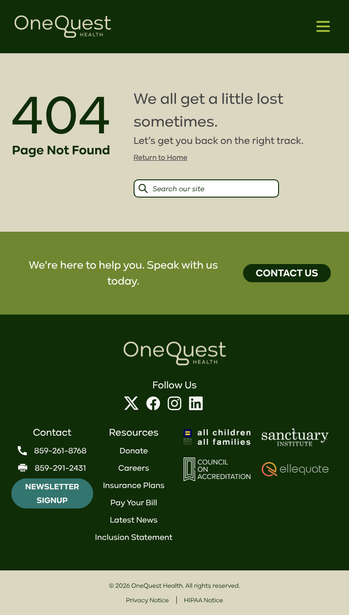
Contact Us (287, 273)
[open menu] (323, 26)
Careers (133, 468)
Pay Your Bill (133, 503)
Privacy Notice (147, 600)
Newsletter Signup (52, 493)
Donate (134, 451)
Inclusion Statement (133, 537)
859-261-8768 (60, 451)
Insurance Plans (134, 485)
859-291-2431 (60, 468)
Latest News (134, 520)
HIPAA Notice (203, 600)
